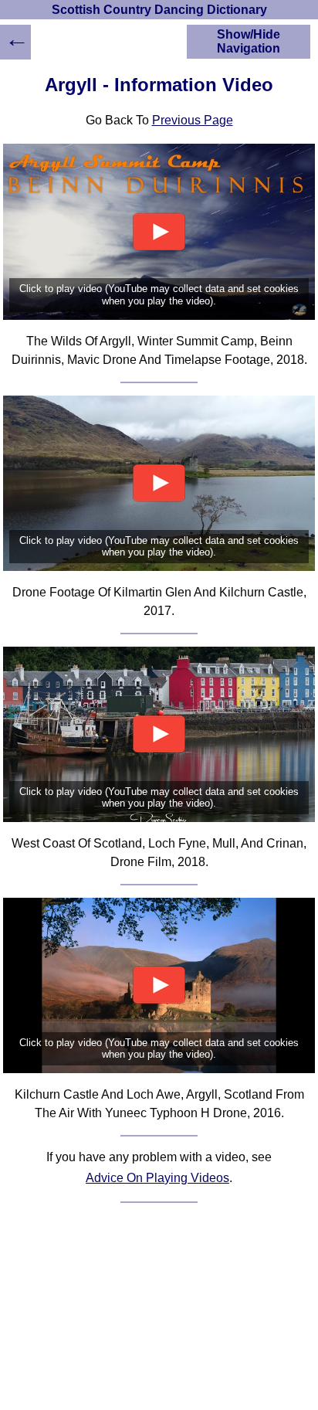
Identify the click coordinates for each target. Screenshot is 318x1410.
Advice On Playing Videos (157, 1177)
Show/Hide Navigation (248, 41)
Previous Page (192, 120)
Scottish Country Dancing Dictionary (159, 9)
